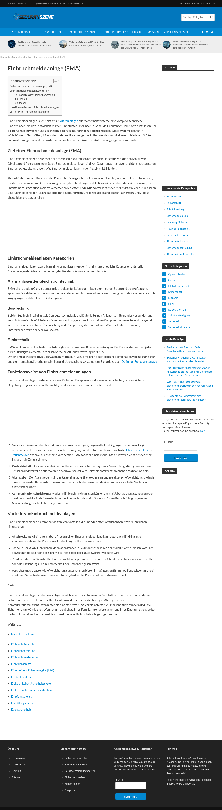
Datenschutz (19, 764)
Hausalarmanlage (22, 634)
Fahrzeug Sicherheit (178, 222)
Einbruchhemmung (23, 651)
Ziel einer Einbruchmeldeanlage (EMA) (31, 86)
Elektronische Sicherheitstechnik (31, 690)
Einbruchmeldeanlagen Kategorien (29, 90)
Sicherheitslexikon (22, 56)
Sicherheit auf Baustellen (181, 254)
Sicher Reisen (54, 32)
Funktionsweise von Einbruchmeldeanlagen (34, 107)
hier (202, 430)
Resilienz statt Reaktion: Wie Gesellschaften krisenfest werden (34, 44)
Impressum (18, 758)
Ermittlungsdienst (22, 703)
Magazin (153, 32)
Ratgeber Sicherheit (24, 32)
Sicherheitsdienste (177, 241)
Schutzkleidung (175, 209)
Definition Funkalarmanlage (139, 361)
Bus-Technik (20, 98)
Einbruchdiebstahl (22, 644)
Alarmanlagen (69, 121)
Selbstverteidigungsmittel (80, 770)
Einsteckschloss (21, 677)
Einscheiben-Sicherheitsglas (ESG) (32, 670)
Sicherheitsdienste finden (123, 32)
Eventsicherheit (21, 709)
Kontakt (16, 770)
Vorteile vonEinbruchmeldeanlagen (29, 111)
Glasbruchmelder (137, 450)
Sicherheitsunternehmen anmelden (197, 3)
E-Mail (168, 441)
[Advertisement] (82, 229)
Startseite (5, 56)
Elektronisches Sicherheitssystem (32, 683)
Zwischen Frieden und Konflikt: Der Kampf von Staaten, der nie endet (86, 44)
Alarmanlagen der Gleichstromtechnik (34, 94)
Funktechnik (20, 102)
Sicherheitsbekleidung (179, 247)
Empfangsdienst (21, 696)
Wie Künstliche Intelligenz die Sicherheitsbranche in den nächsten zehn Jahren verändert (190, 44)
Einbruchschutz (21, 664)
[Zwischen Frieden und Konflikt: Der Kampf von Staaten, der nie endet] (62, 44)
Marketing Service (176, 32)
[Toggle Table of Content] (55, 81)
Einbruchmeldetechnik (25, 657)
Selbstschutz (174, 202)
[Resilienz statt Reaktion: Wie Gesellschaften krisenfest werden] (11, 44)
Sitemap (16, 777)
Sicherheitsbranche (84, 32)
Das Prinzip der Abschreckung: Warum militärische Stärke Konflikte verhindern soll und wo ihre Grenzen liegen (141, 44)
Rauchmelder (20, 455)
